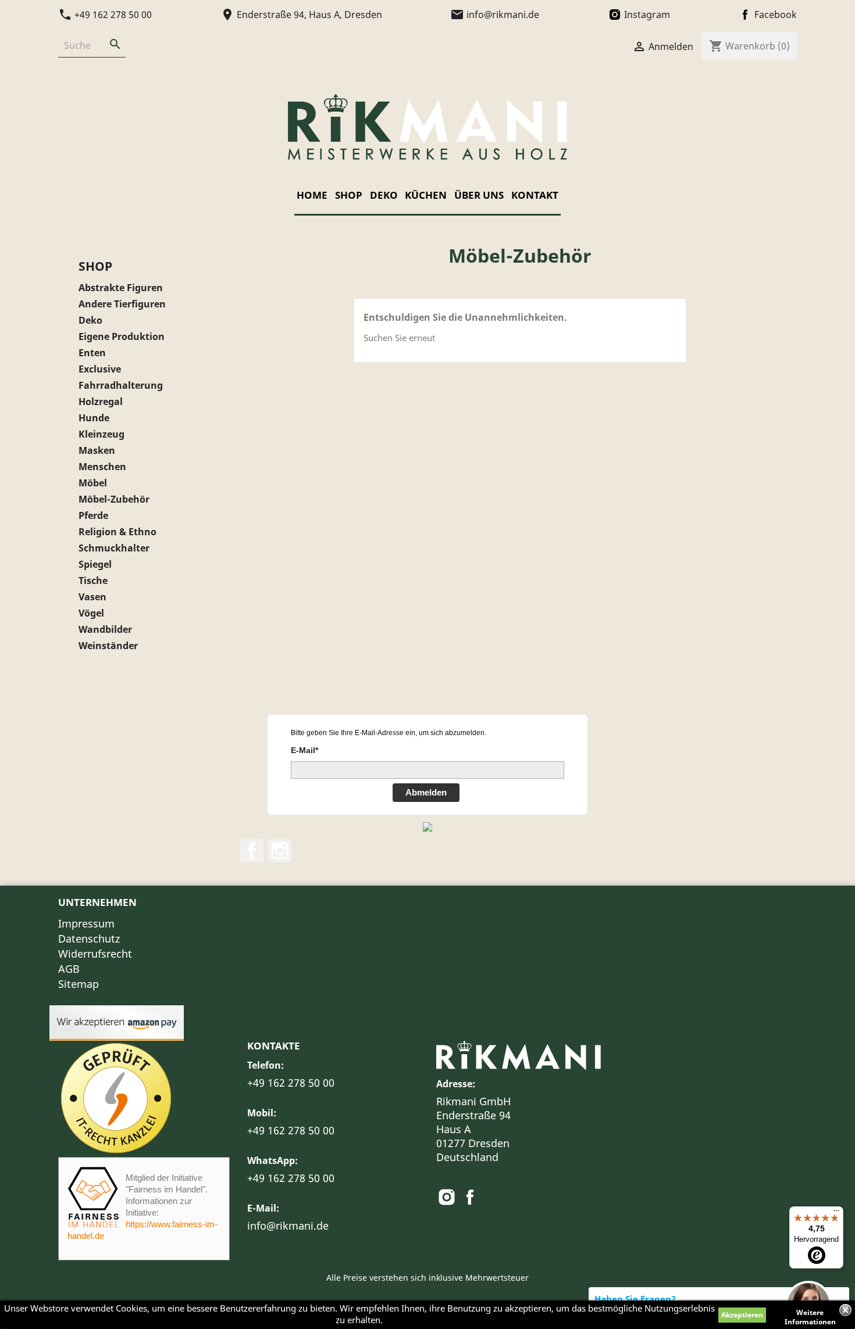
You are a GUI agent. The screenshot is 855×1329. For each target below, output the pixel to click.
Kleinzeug (101, 434)
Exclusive (100, 369)
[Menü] (836, 1213)
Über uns (479, 195)
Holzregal (101, 402)
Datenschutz (89, 938)
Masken (97, 451)
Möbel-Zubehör (114, 499)
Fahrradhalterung (121, 385)
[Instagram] (447, 1200)
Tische (93, 581)
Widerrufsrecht (95, 954)
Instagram (279, 850)
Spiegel (95, 564)
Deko (384, 195)
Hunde (94, 418)
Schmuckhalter (114, 548)
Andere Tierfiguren (122, 304)
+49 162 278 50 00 (290, 1083)
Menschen (102, 467)
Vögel (91, 613)
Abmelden (426, 792)
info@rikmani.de (288, 1226)
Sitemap (78, 984)
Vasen (92, 597)
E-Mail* (304, 750)
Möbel (93, 483)
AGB (69, 969)
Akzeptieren (742, 1315)
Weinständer (108, 646)
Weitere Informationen (810, 1313)
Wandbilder (105, 630)
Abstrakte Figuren (121, 288)
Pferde (93, 516)
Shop (348, 195)
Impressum (86, 923)
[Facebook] (469, 1200)
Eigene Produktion (122, 337)
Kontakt (534, 195)
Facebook (251, 850)
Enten (92, 353)
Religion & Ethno (117, 532)
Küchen (426, 195)
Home (312, 195)
